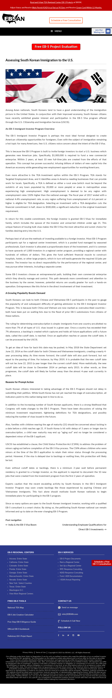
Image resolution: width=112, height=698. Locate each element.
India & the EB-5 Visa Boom (21, 525)
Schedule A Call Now (70, 621)
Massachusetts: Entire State (21, 576)
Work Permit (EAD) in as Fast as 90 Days (48, 8)
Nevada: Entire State (18, 579)
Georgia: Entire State (18, 572)
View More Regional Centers (21, 593)
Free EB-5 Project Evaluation (56, 47)
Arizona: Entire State (18, 558)
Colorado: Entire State (18, 565)
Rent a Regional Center (69, 562)
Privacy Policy (28, 652)
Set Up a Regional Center (70, 565)
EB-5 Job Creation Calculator (21, 615)
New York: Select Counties (20, 583)
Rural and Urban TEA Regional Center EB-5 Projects (51, 2)
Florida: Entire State (17, 569)
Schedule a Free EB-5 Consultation (102, 563)
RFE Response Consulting (71, 569)
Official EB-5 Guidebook (18, 629)
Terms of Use (41, 652)
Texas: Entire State (17, 586)
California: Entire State (18, 562)
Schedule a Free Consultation (66, 20)
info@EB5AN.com (70, 614)
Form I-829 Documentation (71, 576)
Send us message (69, 607)
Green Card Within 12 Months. (89, 8)
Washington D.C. (16, 590)
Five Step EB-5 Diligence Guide (22, 622)
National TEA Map (16, 607)
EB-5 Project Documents (70, 558)
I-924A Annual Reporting (70, 579)
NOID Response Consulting (71, 572)
